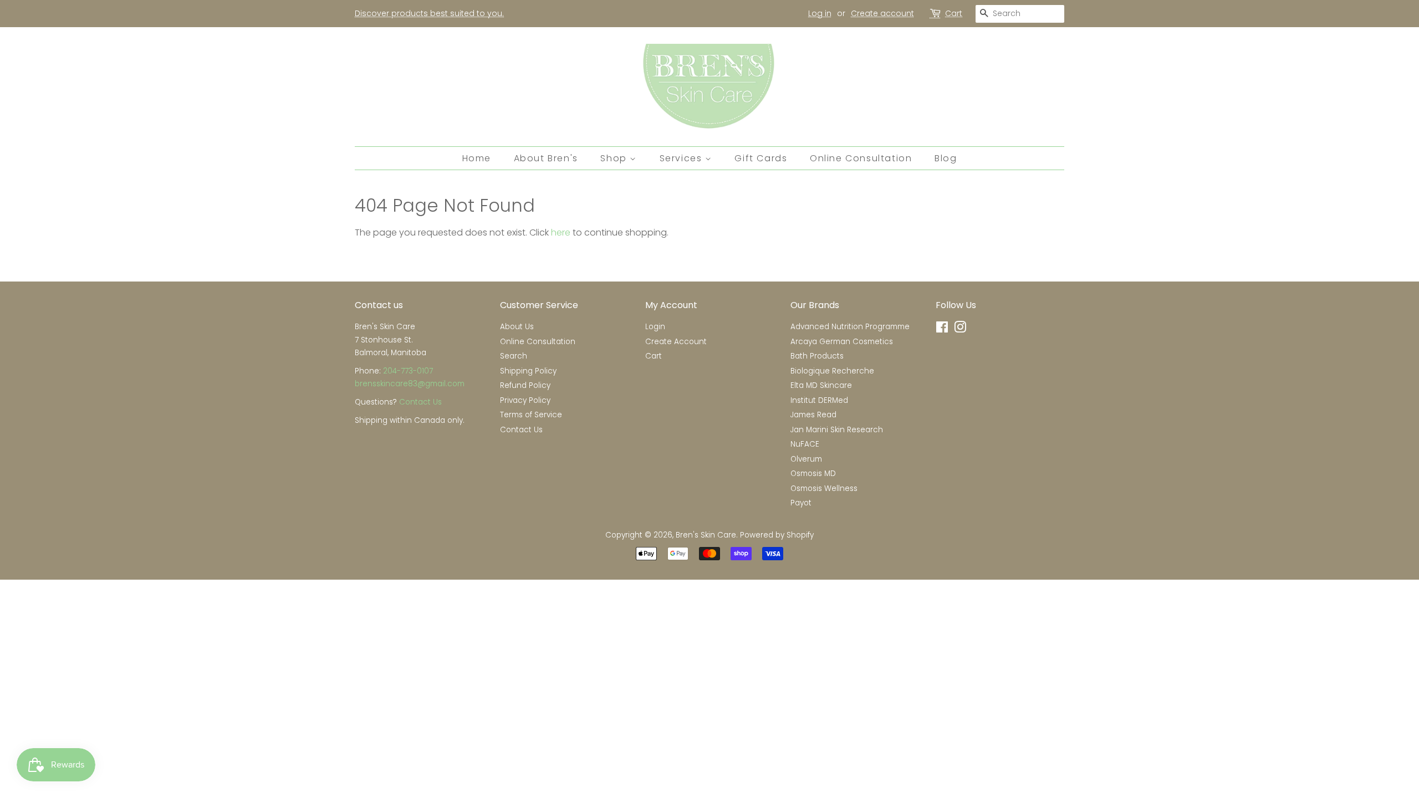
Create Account (676, 341)
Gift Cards (760, 158)
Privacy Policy (525, 400)
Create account (882, 13)
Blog (946, 158)
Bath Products (817, 356)
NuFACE (804, 444)
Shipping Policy (528, 371)
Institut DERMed (819, 400)
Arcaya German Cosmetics (841, 341)
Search (513, 356)
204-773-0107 (408, 371)
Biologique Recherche (832, 371)
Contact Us (420, 402)
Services (682, 158)
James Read (813, 415)
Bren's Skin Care (706, 535)
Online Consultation (861, 158)
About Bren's (546, 158)
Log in (819, 13)
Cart (953, 13)
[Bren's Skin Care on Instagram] (960, 329)
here (560, 232)
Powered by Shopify (777, 535)
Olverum (806, 459)
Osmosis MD (813, 473)
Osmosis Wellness (823, 488)
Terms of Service (531, 415)
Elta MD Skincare (821, 385)
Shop (615, 158)
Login (655, 326)
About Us (517, 326)
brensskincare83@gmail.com (410, 383)
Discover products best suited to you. (429, 13)
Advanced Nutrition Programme (850, 326)
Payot (800, 503)
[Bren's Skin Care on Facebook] (942, 329)
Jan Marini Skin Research (836, 429)
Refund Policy (525, 385)
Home (476, 158)
